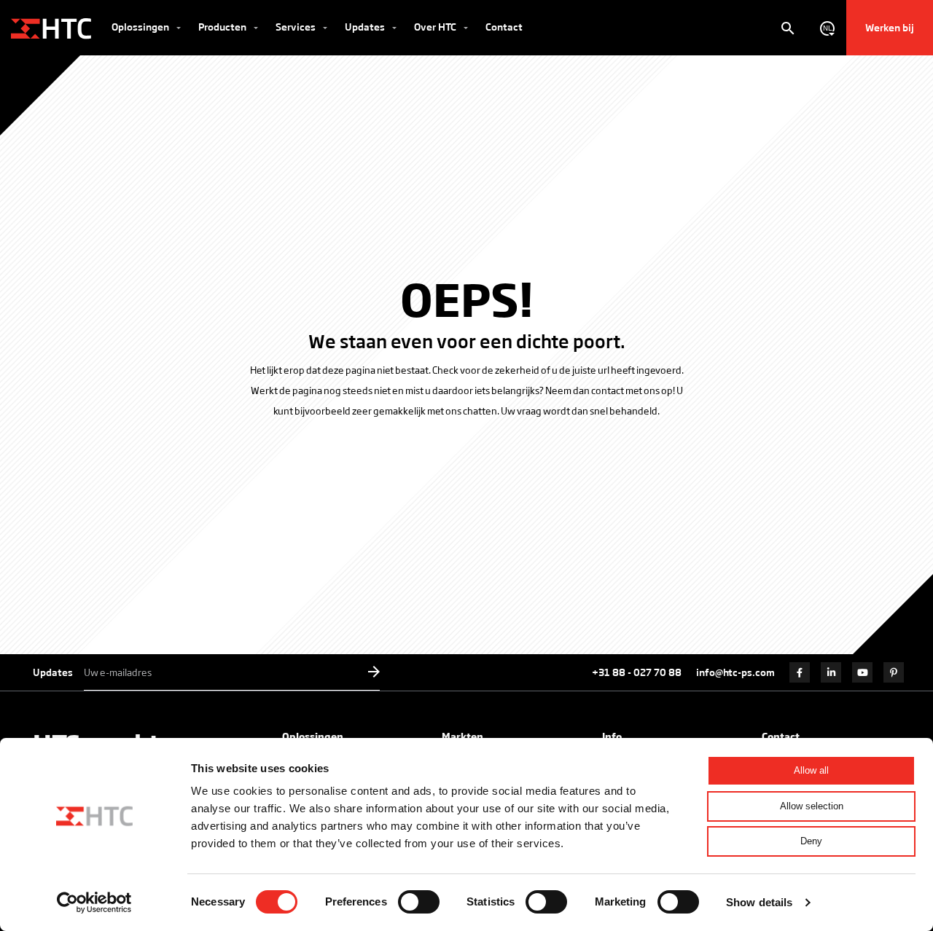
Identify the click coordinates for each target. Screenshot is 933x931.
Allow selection (811, 806)
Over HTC (436, 27)
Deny (811, 841)
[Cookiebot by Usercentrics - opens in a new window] (94, 903)
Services (297, 27)
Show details (759, 902)
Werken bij (889, 27)
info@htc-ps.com (735, 672)
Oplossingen (141, 27)
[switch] (419, 902)
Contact (504, 27)
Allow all (811, 770)
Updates (366, 27)
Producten (223, 27)
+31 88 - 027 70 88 (637, 672)
